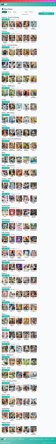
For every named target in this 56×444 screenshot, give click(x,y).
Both (5, 12)
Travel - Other (6, 395)
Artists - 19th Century (8, 113)
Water (3, 153)
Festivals (4, 31)
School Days (5, 342)
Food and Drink (6, 287)
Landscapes (5, 72)
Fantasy (4, 126)
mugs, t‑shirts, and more (49, 1)
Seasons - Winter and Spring (10, 17)
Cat (15, 12)
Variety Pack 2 (6, 422)
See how (31, 439)
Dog (10, 12)
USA (3, 192)
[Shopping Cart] (54, 4)
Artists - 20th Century (8, 166)
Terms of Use (47, 442)
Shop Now (46, 13)
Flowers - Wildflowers (8, 86)
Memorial (5, 58)
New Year (4, 328)
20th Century (6, 232)
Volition (9, 442)
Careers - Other (6, 179)
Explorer (4, 273)
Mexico (4, 314)
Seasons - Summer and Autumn (11, 139)
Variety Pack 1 (6, 408)
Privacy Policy (52, 442)
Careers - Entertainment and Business (13, 260)
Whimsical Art (6, 219)
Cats (53, 439)
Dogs (48, 439)
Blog (43, 442)
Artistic (4, 100)
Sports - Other (6, 368)
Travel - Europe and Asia (9, 381)
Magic (4, 300)
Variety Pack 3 (6, 205)
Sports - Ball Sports (8, 355)
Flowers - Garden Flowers (9, 45)
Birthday (4, 246)
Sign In (51, 4)
